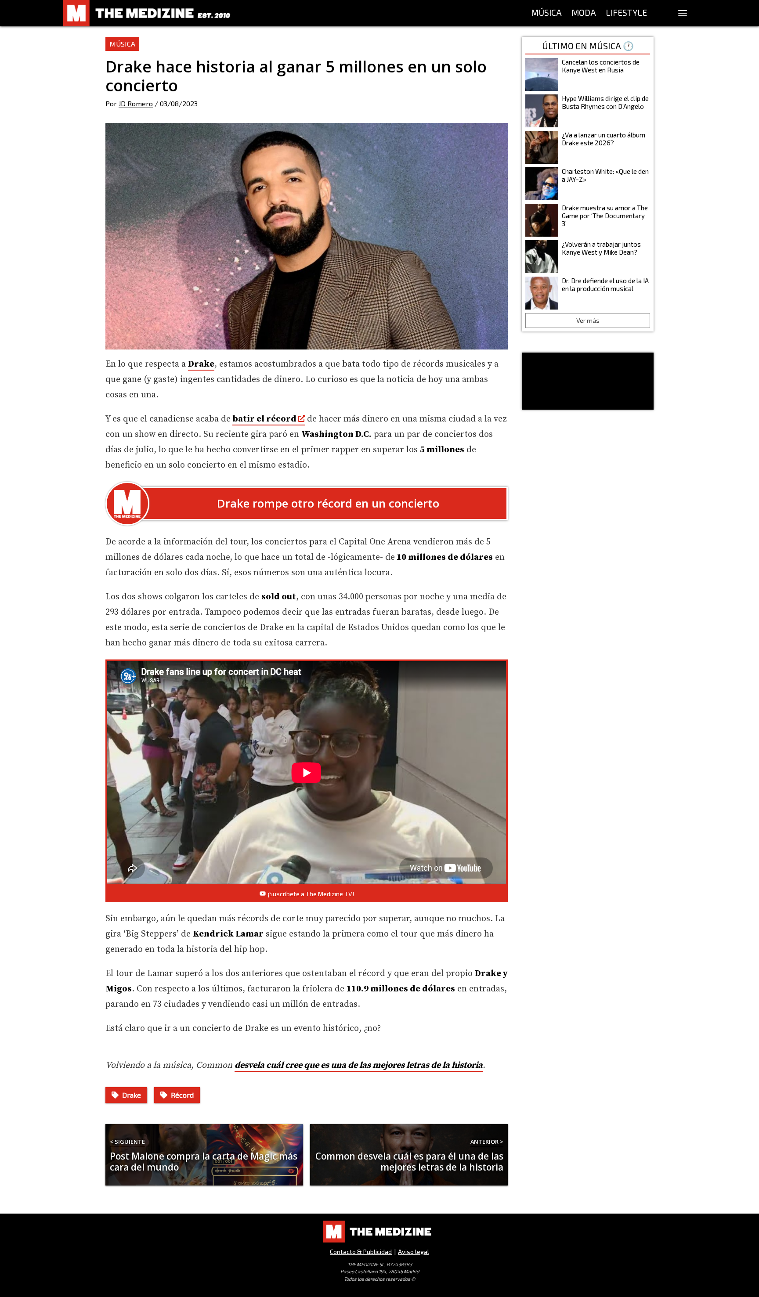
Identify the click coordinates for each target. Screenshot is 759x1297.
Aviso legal (413, 1251)
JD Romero (136, 103)
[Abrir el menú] (682, 13)
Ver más (588, 320)
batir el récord (264, 419)
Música (122, 44)
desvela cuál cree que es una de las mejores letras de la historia (359, 1065)
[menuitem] (546, 13)
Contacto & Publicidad (361, 1251)
